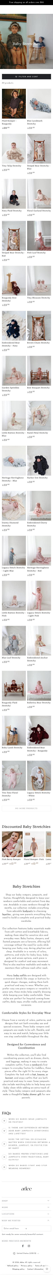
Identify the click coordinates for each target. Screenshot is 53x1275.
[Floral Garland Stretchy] (39, 194)
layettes (6, 915)
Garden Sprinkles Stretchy (10, 389)
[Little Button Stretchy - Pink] (14, 596)
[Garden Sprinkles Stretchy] (14, 371)
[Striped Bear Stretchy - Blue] (39, 149)
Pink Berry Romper (11, 859)
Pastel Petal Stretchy (37, 432)
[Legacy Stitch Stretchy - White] (39, 776)
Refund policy (12, 1266)
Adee (22, 1262)
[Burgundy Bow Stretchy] (14, 281)
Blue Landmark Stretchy (34, 122)
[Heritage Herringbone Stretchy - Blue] (14, 461)
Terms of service (41, 1266)
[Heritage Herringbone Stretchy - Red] (39, 551)
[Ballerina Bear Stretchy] (39, 686)
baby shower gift (32, 1094)
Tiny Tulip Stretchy (11, 165)
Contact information (35, 1269)
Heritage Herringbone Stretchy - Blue (13, 479)
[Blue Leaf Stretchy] (14, 641)
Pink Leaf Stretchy (36, 252)
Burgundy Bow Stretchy (9, 299)
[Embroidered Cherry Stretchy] (39, 506)
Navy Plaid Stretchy (12, 210)
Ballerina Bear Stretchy (39, 702)
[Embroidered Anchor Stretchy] (39, 641)
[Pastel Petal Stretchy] (39, 416)
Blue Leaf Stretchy (11, 657)
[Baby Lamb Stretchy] (14, 731)
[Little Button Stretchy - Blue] (14, 416)
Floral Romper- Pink (34, 859)
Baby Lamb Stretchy (12, 747)
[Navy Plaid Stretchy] (14, 194)
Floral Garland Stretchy (39, 210)
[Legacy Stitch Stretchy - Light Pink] (39, 596)
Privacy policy (26, 1266)
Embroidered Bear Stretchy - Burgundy (37, 749)
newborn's (37, 1065)
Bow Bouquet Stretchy (38, 387)
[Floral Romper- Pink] (34, 844)
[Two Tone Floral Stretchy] (14, 776)
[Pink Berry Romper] (12, 844)
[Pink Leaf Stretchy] (39, 236)
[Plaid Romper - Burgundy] (14, 104)
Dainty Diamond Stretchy (10, 524)
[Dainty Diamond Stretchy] (14, 506)
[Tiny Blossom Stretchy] (39, 281)
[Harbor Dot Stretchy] (39, 461)
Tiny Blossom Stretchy (38, 297)
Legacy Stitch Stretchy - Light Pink (38, 614)
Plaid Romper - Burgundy (9, 122)
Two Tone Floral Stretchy (10, 794)
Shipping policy (18, 1269)
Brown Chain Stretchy (38, 342)
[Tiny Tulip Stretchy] (14, 149)
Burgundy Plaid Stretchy (9, 704)
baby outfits (20, 976)
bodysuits (28, 911)
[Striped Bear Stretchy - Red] (14, 236)
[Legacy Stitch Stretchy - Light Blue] (14, 551)
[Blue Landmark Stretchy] (39, 104)
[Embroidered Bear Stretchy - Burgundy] (39, 731)
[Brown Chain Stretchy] (39, 326)
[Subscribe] (26, 1229)
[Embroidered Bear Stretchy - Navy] (14, 326)
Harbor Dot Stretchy (37, 477)
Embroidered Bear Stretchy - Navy (11, 344)
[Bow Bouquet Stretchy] (39, 371)
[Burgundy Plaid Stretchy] (14, 686)
